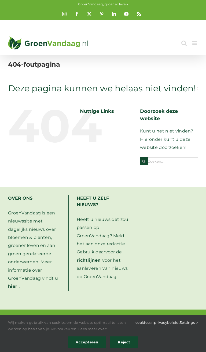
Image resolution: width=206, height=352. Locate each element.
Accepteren (87, 342)
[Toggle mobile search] (184, 43)
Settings (188, 322)
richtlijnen (89, 260)
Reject (124, 342)
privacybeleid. (167, 322)
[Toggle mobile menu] (195, 43)
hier (12, 286)
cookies (142, 322)
